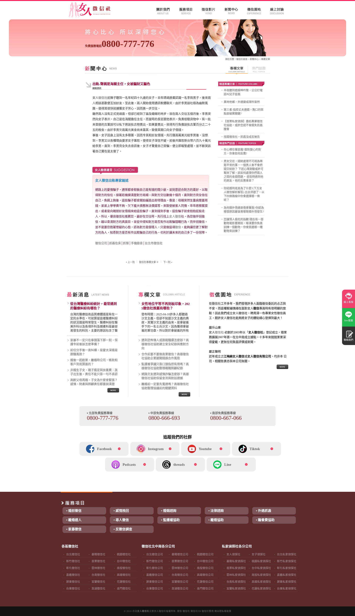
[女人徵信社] (94, 11)
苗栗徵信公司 (180, 561)
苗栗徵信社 (98, 561)
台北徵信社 (73, 554)
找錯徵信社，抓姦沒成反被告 (242, 136)
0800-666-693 (164, 418)
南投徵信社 (124, 568)
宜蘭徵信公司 (180, 581)
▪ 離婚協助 (216, 520)
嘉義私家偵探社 (286, 574)
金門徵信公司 (205, 588)
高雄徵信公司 (205, 574)
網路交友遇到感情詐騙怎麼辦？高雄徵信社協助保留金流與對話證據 (165, 376)
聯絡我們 (348, 339)
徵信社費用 (208, 611)
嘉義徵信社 (73, 574)
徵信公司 (101, 243)
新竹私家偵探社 (286, 561)
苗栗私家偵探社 (236, 568)
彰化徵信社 (73, 568)
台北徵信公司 (154, 554)
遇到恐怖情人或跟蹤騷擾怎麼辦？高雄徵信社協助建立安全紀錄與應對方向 (165, 344)
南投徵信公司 (205, 568)
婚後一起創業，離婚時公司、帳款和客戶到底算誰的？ (94, 362)
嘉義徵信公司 (154, 574)
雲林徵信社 (98, 568)
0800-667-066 (226, 418)
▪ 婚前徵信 (74, 511)
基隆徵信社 (98, 554)
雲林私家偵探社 (236, 574)
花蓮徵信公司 (205, 581)
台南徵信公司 (180, 574)
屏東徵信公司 (154, 581)
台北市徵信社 (154, 243)
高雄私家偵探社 (261, 581)
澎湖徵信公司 (180, 588)
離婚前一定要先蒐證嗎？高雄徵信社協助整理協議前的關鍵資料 (165, 386)
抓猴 (126, 243)
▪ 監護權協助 (170, 520)
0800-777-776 (119, 44)
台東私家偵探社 (286, 588)
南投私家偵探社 (261, 574)
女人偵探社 (233, 554)
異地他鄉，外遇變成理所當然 (242, 101)
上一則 (131, 262)
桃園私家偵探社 (261, 561)
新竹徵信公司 (154, 561)
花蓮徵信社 (124, 581)
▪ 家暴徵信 (74, 529)
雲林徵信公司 (180, 568)
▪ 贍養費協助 (265, 520)
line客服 (348, 320)
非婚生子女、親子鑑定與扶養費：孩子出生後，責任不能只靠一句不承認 (94, 372)
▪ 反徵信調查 (123, 529)
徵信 (178, 227)
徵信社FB (196, 611)
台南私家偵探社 (236, 581)
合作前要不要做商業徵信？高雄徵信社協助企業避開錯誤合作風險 (165, 356)
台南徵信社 (98, 574)
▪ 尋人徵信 (121, 520)
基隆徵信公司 (180, 554)
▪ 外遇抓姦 (263, 511)
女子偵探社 (259, 554)
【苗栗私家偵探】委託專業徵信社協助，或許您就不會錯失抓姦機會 (243, 125)
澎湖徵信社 (98, 588)
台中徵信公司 (205, 561)
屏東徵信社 (73, 581)
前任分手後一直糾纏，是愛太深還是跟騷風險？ (94, 352)
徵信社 (239, 59)
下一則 (166, 262)
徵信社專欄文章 (147, 262)
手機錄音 (137, 243)
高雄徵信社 (124, 574)
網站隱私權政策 (222, 611)
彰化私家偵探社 (286, 568)
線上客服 (348, 302)
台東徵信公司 (154, 588)
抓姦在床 (115, 243)
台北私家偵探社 (286, 554)
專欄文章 (265, 59)
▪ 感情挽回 (121, 511)
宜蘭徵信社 (98, 581)
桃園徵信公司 (205, 554)
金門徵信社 (124, 588)
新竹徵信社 (73, 561)
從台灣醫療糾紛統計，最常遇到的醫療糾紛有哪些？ (93, 306)
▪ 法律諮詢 (216, 511)
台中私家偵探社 (261, 568)
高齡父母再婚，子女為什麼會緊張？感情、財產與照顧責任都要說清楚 (94, 382)
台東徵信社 (73, 588)
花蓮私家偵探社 (261, 588)
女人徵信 (175, 216)
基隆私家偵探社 (236, 561)
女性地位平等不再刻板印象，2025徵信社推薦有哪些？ (165, 306)
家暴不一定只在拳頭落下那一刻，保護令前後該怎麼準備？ (94, 342)
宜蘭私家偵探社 (236, 588)
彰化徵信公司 (154, 568)
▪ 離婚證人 (74, 520)
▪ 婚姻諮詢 (168, 511)
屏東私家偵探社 (286, 581)
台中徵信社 (124, 561)
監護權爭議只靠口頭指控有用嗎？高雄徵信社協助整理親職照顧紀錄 (165, 366)
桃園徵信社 (124, 554)
